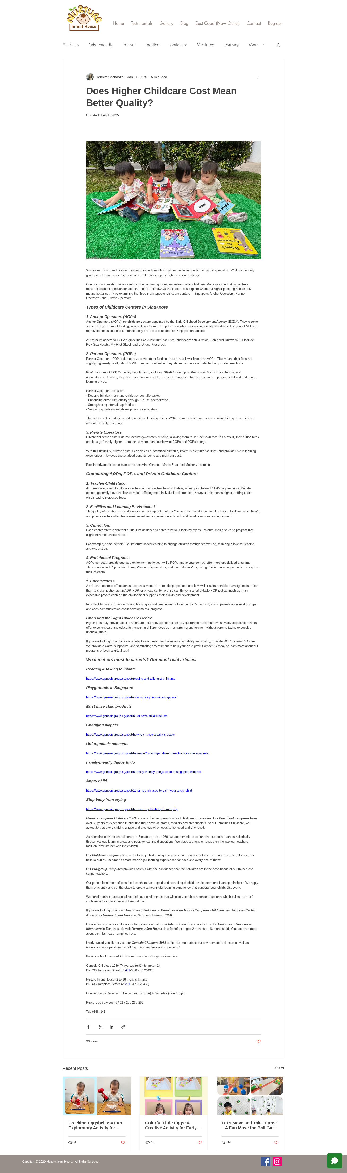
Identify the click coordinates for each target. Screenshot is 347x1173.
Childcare (178, 44)
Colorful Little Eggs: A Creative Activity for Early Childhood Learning (171, 1126)
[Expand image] (173, 200)
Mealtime (205, 44)
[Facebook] (265, 1161)
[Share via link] (123, 1027)
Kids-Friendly (100, 44)
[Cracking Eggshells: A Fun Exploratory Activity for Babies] (97, 1096)
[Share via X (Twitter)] (100, 1027)
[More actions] (258, 77)
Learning (231, 44)
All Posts (71, 44)
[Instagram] (277, 1161)
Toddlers (152, 44)
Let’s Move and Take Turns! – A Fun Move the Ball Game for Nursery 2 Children (250, 1126)
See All (279, 1068)
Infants (129, 44)
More (254, 44)
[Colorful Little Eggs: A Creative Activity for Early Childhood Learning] (174, 1096)
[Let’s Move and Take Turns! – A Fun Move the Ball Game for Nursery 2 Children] (250, 1096)
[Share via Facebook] (88, 1027)
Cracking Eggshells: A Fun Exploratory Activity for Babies (95, 1126)
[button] (278, 45)
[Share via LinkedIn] (111, 1027)
